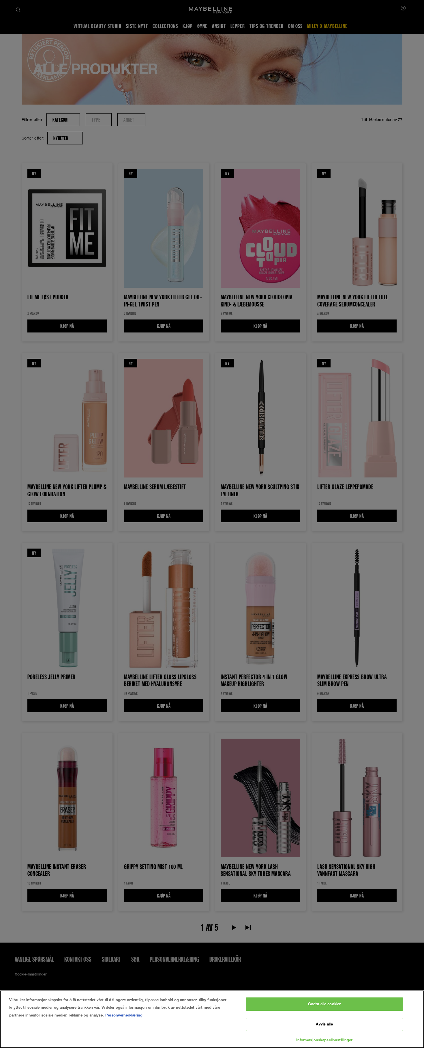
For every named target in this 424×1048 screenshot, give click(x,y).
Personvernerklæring (123, 1015)
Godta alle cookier (324, 1003)
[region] (212, 1019)
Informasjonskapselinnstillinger (324, 1040)
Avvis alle (324, 1024)
